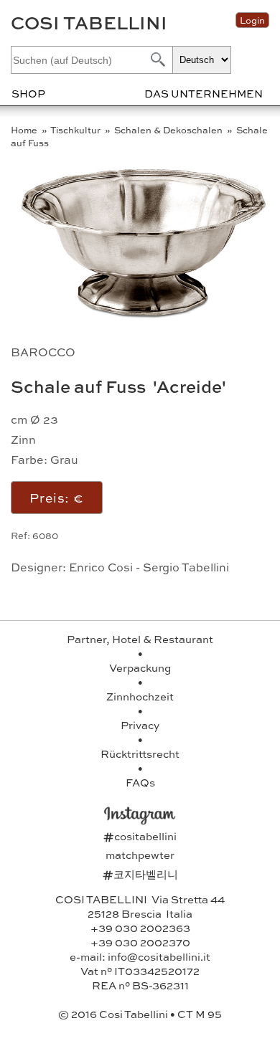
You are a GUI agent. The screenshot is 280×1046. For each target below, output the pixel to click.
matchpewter (140, 854)
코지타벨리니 (140, 874)
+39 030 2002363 (140, 928)
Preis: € (56, 497)
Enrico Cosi (101, 566)
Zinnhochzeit (140, 696)
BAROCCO (43, 351)
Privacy (140, 725)
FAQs (140, 782)
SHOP (28, 93)
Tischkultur (76, 129)
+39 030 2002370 (140, 942)
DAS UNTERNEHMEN (203, 93)
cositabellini (140, 836)
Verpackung (140, 667)
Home (25, 129)
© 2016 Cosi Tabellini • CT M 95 (140, 1014)
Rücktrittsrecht (140, 753)
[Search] (156, 59)
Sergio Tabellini (186, 566)
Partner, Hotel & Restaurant (140, 639)
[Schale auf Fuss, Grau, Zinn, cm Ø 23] (143, 316)
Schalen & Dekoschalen (169, 129)
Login (252, 20)
